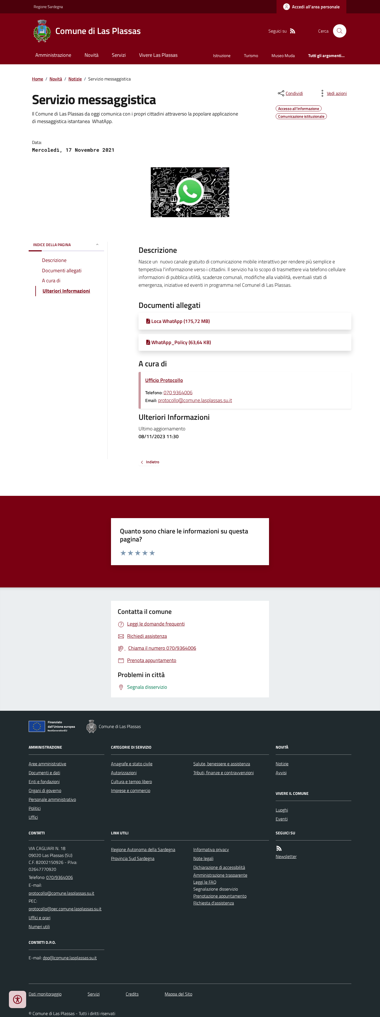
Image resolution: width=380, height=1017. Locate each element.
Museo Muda (283, 55)
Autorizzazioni (124, 772)
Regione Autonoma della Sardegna (143, 849)
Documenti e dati (44, 772)
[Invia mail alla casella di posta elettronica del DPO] (70, 957)
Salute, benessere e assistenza (221, 763)
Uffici (33, 817)
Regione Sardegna (48, 6)
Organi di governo (45, 790)
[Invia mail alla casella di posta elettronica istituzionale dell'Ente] (61, 893)
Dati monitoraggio (45, 994)
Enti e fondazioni (44, 781)
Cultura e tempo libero (131, 781)
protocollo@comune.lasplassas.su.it (195, 400)
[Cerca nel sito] (337, 31)
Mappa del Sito (178, 994)
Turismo (251, 55)
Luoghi (282, 810)
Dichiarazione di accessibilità (219, 867)
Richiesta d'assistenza (213, 903)
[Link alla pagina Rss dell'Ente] (279, 848)
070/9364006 (59, 877)
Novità (91, 55)
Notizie (75, 78)
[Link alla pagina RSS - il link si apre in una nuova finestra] (292, 31)
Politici (35, 808)
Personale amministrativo (52, 799)
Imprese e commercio (130, 790)
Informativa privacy (211, 849)
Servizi (119, 55)
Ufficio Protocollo (164, 380)
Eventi (282, 818)
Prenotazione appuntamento (219, 896)
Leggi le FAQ (204, 882)
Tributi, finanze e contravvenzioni (223, 772)
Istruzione (222, 55)
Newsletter (286, 856)
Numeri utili (39, 926)
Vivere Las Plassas (158, 55)
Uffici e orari (39, 917)
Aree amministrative (47, 763)
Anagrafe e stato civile (131, 763)
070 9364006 (178, 392)
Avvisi (281, 772)
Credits (132, 994)
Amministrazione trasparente (220, 875)
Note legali (203, 858)
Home (37, 78)
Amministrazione (53, 55)
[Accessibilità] (17, 999)
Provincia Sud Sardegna (132, 858)
